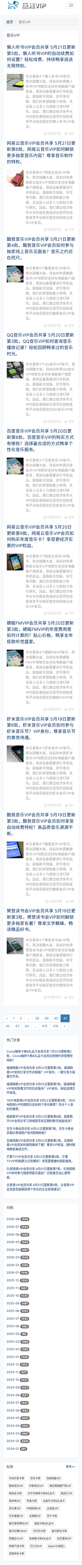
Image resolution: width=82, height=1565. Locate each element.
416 (55, 1026)
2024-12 (13, 1364)
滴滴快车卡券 (16, 1553)
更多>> (70, 1466)
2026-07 (13, 1226)
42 (8, 1026)
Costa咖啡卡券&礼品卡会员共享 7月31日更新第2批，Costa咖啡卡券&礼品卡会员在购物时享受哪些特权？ (40, 1056)
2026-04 (13, 1249)
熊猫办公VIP (16, 1538)
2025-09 (13, 1303)
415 (45, 1026)
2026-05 (13, 1242)
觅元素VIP (15, 1508)
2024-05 (13, 1418)
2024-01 (13, 1448)
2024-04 (13, 1425)
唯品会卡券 (15, 1493)
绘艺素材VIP (64, 1538)
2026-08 (13, 1219)
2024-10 (13, 1379)
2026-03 (13, 1257)
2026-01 (13, 1272)
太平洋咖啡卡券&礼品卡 (41, 1493)
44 (27, 1026)
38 (37, 1018)
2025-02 (13, 1349)
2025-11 (13, 1288)
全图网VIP (35, 1516)
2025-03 (13, 1341)
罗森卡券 (32, 1500)
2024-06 (13, 1410)
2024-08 (13, 1395)
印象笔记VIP (36, 1485)
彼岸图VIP (15, 1500)
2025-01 (13, 1357)
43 (17, 1026)
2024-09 (13, 1387)
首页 (9, 22)
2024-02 (13, 1441)
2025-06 (13, 1326)
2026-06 (13, 1234)
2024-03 (13, 1433)
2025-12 (13, 1280)
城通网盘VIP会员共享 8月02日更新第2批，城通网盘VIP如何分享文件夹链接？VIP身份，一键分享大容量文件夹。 (41, 1072)
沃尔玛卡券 (39, 1531)
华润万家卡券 (16, 1478)
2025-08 (13, 1311)
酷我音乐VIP (16, 1485)
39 (46, 1018)
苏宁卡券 (52, 1516)
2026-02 (13, 1265)
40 (56, 1018)
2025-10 (13, 1295)
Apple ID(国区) (56, 1546)
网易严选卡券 (16, 1546)
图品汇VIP (66, 1493)
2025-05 (13, 1334)
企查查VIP (52, 1508)
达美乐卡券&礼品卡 (54, 1500)
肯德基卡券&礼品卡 (40, 1538)
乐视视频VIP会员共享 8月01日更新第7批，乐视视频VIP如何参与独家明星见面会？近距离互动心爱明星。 (41, 1173)
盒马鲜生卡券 (59, 1531)
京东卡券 (35, 1478)
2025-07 (13, 1318)
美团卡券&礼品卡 (44, 1523)
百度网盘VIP (53, 1478)
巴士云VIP (36, 1546)
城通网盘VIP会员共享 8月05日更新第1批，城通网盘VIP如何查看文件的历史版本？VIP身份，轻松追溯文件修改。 (41, 1088)
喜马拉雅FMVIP (18, 1531)
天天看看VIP (16, 1516)
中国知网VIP (34, 1508)
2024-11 (13, 1372)
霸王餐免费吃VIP (18, 1523)
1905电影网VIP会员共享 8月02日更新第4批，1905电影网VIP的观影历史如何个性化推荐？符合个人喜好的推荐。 (41, 1105)
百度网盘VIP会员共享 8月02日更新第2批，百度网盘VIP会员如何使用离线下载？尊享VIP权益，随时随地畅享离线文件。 (41, 1145)
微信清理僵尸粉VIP (60, 1485)
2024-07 (13, 1402)
